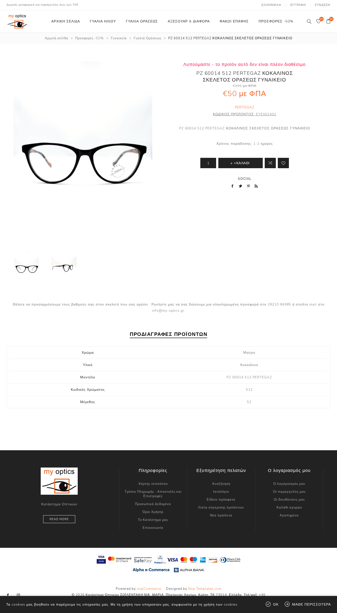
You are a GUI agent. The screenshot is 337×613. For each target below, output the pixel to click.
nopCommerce (149, 589)
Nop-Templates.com (205, 589)
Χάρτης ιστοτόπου (153, 484)
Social (244, 178)
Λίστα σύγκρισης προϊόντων (221, 507)
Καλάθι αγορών (289, 507)
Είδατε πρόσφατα (221, 499)
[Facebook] (8, 595)
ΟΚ (276, 604)
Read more (59, 519)
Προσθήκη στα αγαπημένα (283, 163)
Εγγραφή (298, 5)
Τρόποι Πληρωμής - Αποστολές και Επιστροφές (153, 494)
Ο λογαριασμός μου (289, 484)
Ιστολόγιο (221, 492)
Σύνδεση (322, 5)
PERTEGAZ (244, 107)
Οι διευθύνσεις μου (289, 499)
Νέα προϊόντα (221, 515)
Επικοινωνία (153, 528)
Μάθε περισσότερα (311, 604)
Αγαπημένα (289, 515)
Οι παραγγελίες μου (289, 492)
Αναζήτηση (221, 484)
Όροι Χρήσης (153, 512)
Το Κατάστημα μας (153, 520)
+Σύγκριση (270, 163)
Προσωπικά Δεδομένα (153, 504)
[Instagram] (18, 595)
